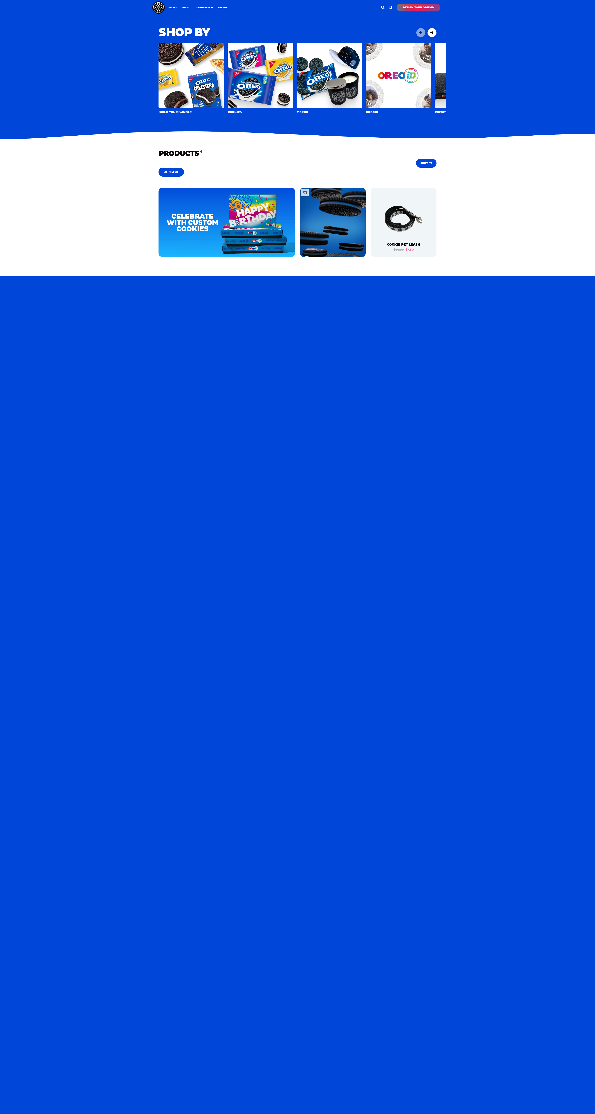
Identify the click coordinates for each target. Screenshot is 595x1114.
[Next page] (432, 32)
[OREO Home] (158, 7)
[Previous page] (420, 32)
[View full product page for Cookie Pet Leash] (403, 220)
